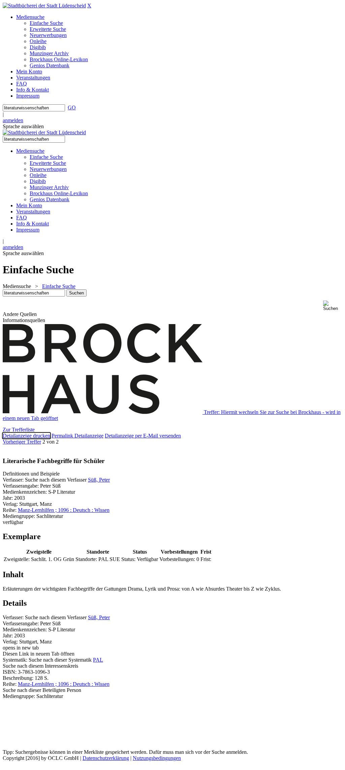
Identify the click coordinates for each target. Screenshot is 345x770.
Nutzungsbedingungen (157, 758)
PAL (98, 660)
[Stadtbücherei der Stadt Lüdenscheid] (44, 5)
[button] (332, 306)
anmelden (13, 120)
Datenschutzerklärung (106, 758)
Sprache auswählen (23, 126)
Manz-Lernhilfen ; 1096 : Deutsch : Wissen (63, 510)
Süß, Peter (99, 480)
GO (72, 107)
